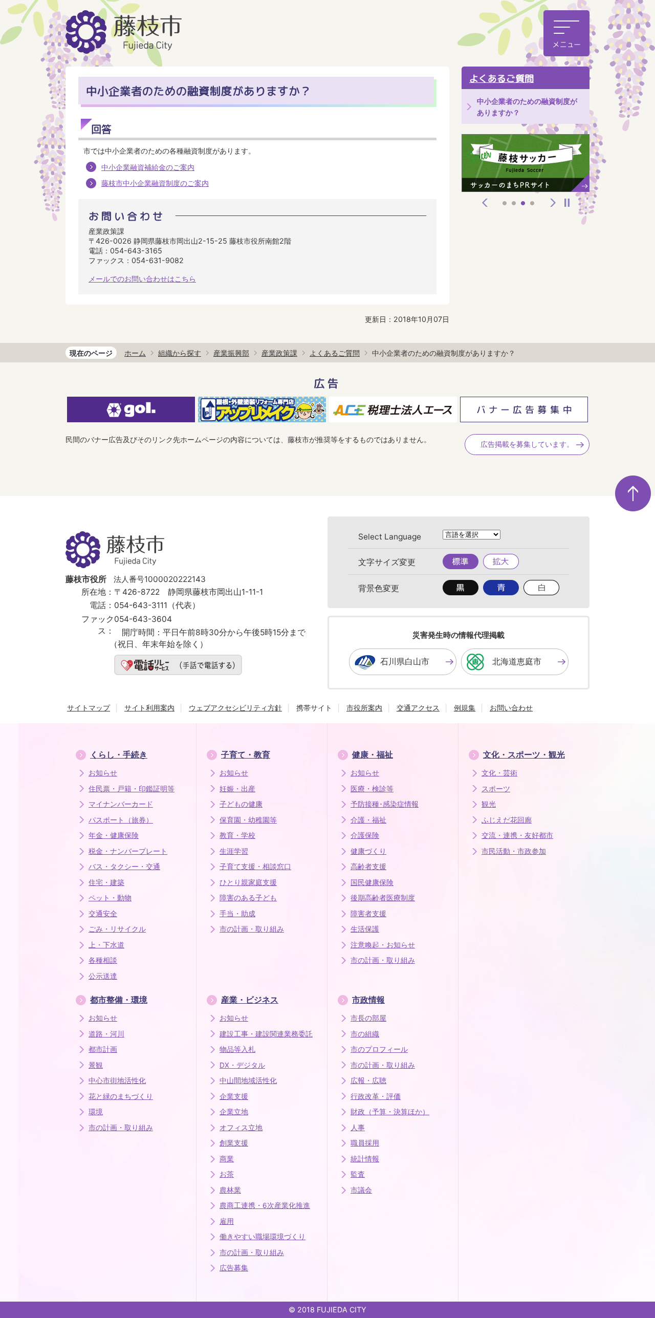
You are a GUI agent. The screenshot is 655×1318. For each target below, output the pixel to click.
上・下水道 (106, 945)
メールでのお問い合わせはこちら (142, 278)
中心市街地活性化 (117, 1080)
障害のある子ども (248, 898)
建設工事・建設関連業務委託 (266, 1034)
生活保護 (365, 929)
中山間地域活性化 (248, 1080)
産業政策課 (279, 353)
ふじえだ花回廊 (507, 820)
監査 (358, 1174)
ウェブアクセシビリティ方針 (235, 707)
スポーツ (496, 789)
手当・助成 (237, 914)
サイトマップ (88, 707)
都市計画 (103, 1049)
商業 (227, 1159)
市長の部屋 (368, 1018)
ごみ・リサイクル (117, 929)
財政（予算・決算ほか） (390, 1112)
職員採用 (365, 1143)
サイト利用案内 (149, 707)
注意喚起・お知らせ (383, 945)
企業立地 (234, 1112)
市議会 (361, 1190)
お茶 (227, 1174)
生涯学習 (234, 851)
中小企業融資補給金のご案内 (147, 167)
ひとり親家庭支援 (248, 882)
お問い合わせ (511, 707)
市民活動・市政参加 (514, 851)
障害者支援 (368, 914)
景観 (96, 1065)
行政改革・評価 (376, 1096)
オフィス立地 (241, 1127)
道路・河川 (106, 1034)
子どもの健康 (241, 804)
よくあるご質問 (501, 78)
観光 (489, 804)
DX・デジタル (242, 1065)
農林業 (230, 1190)
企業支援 (234, 1096)
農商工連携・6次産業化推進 (265, 1205)
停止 (567, 203)
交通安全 (103, 914)
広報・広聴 (368, 1080)
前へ (485, 203)
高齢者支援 (368, 866)
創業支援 (234, 1143)
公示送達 (103, 976)
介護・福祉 (368, 820)
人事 (358, 1127)
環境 (96, 1112)
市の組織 (365, 1034)
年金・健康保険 (114, 835)
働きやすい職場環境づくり (262, 1237)
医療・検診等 (372, 789)
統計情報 (365, 1159)
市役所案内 (364, 707)
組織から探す (179, 353)
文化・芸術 (499, 773)
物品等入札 (237, 1049)
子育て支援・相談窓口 (255, 866)
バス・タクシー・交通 (124, 866)
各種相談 (103, 960)
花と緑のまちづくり (121, 1096)
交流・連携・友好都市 (517, 835)
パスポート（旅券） (121, 820)
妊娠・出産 (237, 789)
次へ (553, 203)
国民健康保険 (372, 882)
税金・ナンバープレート (128, 851)
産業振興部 (231, 353)
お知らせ (103, 773)
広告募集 (234, 1268)
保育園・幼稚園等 (248, 820)
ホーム (135, 353)
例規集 (464, 707)
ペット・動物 (110, 898)
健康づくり (368, 851)
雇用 (227, 1221)
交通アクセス (418, 707)
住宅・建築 (106, 882)
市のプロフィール (379, 1049)
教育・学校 (237, 835)
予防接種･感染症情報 (385, 804)
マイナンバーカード (121, 804)
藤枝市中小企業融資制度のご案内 (155, 183)
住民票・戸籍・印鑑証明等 (131, 789)
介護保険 (365, 835)
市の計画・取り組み (252, 929)
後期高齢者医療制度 (383, 898)
